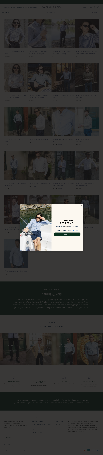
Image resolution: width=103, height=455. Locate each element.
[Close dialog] (81, 206)
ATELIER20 (67, 234)
